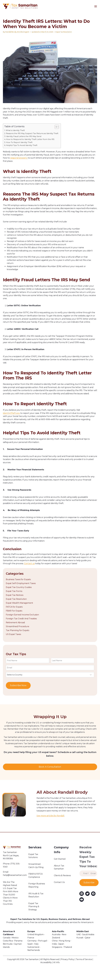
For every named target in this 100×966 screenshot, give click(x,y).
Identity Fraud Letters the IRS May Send (23, 136)
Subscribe (89, 882)
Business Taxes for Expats (18, 579)
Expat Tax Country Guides (19, 587)
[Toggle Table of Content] (55, 127)
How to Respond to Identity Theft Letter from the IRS (30, 139)
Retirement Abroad (15, 622)
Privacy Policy (67, 959)
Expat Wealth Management (19, 603)
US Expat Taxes (13, 634)
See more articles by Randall (50, 816)
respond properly (18, 158)
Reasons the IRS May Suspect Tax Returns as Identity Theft (32, 133)
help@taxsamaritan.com (15, 875)
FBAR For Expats (14, 611)
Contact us (29, 563)
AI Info (56, 962)
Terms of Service (84, 959)
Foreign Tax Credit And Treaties (21, 618)
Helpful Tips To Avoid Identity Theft (21, 145)
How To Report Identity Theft (19, 142)
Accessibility (46, 962)
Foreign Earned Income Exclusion (22, 615)
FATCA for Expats (14, 607)
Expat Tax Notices (14, 595)
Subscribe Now (18, 685)
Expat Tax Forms (14, 591)
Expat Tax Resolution (63, 32)
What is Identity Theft (15, 130)
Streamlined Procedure (17, 626)
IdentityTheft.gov (11, 413)
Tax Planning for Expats (17, 630)
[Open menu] (97, 6)
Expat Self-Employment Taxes (21, 583)
